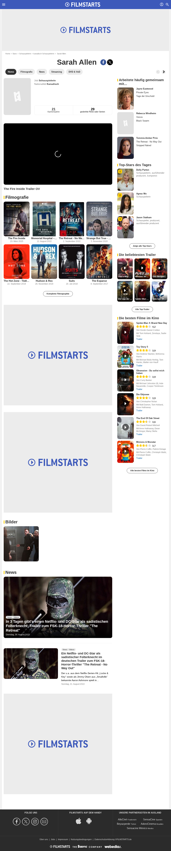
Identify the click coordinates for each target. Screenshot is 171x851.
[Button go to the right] (164, 72)
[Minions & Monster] (125, 452)
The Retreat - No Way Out (72, 238)
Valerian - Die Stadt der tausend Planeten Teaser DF (160, 299)
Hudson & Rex (44, 280)
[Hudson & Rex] (44, 261)
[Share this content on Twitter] (110, 62)
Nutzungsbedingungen (81, 839)
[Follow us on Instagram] (35, 821)
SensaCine (149, 819)
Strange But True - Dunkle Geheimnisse (99, 238)
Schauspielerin (25, 54)
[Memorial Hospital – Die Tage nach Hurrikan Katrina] (44, 219)
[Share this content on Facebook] (103, 62)
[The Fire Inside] (17, 219)
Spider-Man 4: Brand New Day (151, 323)
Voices (139, 117)
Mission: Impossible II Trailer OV (142, 276)
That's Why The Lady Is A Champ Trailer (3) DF (125, 276)
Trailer (139, 339)
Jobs (53, 839)
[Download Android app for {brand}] (91, 820)
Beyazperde (123, 823)
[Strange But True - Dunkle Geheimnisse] (99, 219)
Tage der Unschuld (145, 96)
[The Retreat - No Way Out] (72, 219)
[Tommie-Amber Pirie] (125, 148)
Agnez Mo (141, 193)
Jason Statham (144, 217)
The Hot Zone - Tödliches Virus (17, 280)
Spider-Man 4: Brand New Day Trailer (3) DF (142, 299)
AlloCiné (122, 819)
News (11, 572)
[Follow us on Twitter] (26, 821)
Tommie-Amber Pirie (147, 138)
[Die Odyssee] (125, 404)
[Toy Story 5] (125, 357)
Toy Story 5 (142, 347)
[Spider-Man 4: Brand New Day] (125, 333)
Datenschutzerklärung (105, 839)
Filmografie (17, 197)
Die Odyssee (142, 394)
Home (7, 54)
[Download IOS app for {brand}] (80, 820)
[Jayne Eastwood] (125, 98)
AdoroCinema (148, 823)
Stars (15, 54)
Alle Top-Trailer (142, 309)
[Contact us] (44, 821)
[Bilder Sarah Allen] (21, 543)
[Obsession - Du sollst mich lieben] (125, 380)
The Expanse (99, 280)
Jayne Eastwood (144, 88)
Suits (72, 280)
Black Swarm (142, 120)
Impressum (63, 839)
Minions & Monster (146, 442)
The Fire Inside (16, 238)
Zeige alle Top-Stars (142, 246)
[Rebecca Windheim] (125, 123)
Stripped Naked (143, 145)
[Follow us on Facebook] (17, 821)
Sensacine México (137, 828)
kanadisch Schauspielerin (43, 54)
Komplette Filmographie (58, 294)
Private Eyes (142, 92)
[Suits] (72, 261)
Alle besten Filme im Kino (142, 470)
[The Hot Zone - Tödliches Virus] (17, 261)
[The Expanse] (99, 261)
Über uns (44, 839)
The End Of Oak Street (147, 418)
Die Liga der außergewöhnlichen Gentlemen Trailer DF (125, 299)
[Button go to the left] (158, 72)
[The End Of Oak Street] (125, 428)
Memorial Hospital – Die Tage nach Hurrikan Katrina (44, 238)
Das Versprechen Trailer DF (160, 276)
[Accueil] (82, 4)
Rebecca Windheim (146, 113)
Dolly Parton (142, 170)
